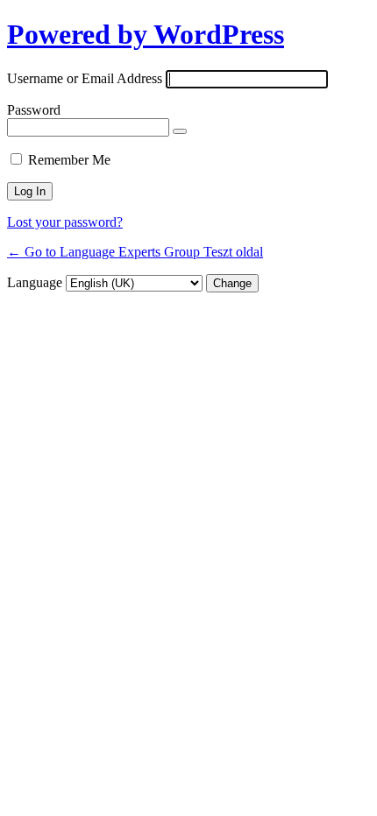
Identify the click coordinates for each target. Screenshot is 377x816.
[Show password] (180, 131)
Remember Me (69, 159)
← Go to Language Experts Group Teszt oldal (135, 251)
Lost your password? (65, 222)
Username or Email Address (84, 78)
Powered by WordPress (145, 34)
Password (33, 109)
